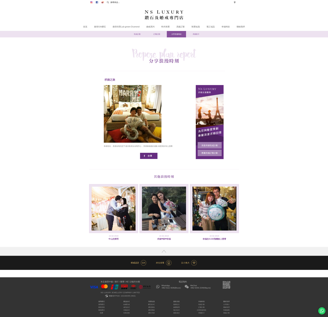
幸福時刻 (226, 27)
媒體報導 (176, 307)
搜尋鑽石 (101, 304)
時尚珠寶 (165, 27)
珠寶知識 (195, 27)
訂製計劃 (156, 34)
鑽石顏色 (151, 307)
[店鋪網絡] (234, 2)
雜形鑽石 (101, 310)
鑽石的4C (151, 304)
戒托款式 (126, 307)
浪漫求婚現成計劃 (209, 145)
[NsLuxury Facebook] (91, 2)
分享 (150, 156)
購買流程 (101, 307)
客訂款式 (176, 310)
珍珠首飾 (126, 313)
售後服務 (226, 310)
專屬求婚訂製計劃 (209, 153)
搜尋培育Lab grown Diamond (126, 27)
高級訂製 (180, 27)
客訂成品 (211, 27)
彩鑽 (101, 313)
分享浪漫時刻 (176, 34)
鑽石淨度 (151, 313)
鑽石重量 (151, 310)
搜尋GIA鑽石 (100, 27)
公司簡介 (226, 304)
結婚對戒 (126, 304)
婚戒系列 (150, 27)
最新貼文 (176, 304)
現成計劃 (137, 34)
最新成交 (176, 313)
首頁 (85, 27)
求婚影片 (196, 34)
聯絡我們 (241, 27)
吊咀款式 (126, 310)
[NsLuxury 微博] (102, 2)
